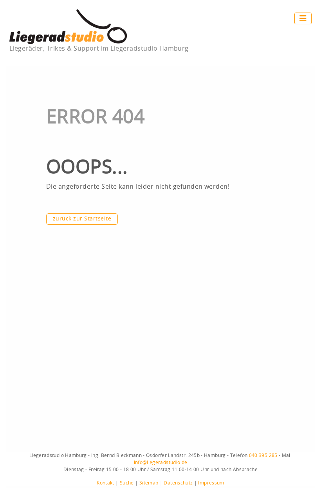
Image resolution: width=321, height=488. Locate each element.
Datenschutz (178, 483)
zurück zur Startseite (82, 219)
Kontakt (105, 483)
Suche (127, 483)
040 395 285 (263, 455)
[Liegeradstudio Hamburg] (68, 26)
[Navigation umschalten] (303, 18)
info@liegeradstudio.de (161, 462)
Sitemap (149, 483)
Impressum (211, 483)
